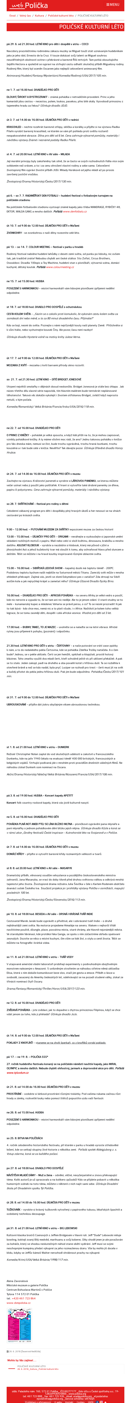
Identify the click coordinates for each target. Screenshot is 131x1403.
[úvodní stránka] (28, 5)
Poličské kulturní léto (61, 15)
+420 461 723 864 (24, 1298)
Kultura (39, 15)
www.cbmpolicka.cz (19, 1303)
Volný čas (25, 15)
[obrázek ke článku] (19, 1325)
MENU (114, 5)
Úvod (12, 15)
